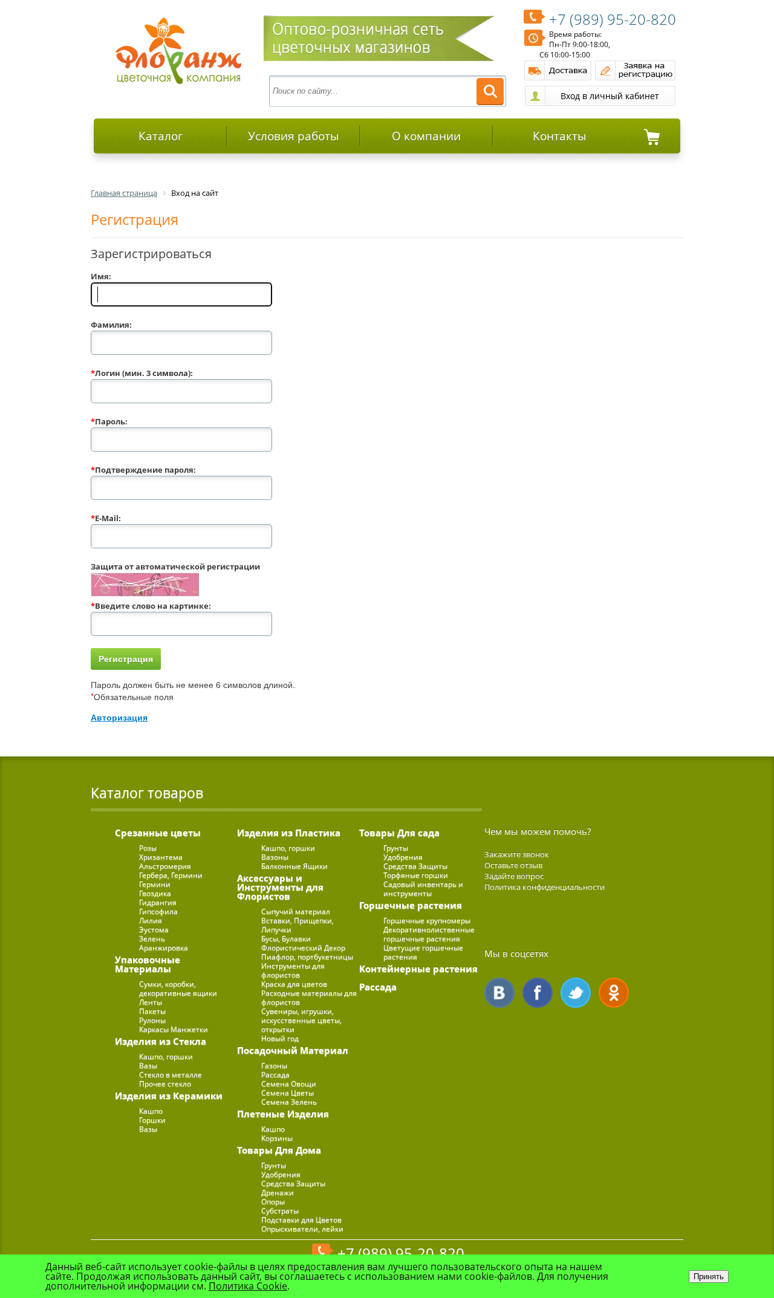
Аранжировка (163, 947)
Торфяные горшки (415, 875)
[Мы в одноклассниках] (614, 993)
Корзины (277, 1138)
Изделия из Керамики (169, 1095)
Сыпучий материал (295, 911)
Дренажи (277, 1192)
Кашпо (151, 1110)
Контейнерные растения (418, 968)
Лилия (150, 920)
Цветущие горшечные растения (423, 952)
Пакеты (152, 1011)
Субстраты (280, 1210)
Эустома (154, 929)
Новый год (280, 1038)
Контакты (560, 136)
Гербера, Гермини (171, 875)
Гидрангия (158, 902)
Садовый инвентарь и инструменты (423, 889)
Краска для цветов (294, 983)
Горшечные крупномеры (426, 920)
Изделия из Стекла (160, 1041)
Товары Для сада (399, 832)
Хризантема (161, 857)
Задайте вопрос (514, 876)
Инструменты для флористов (293, 970)
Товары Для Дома (279, 1150)
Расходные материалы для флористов (309, 997)
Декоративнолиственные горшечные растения (429, 934)
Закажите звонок (516, 854)
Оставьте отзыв (513, 865)
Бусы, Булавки (286, 938)
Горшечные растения (410, 905)
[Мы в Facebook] (537, 993)
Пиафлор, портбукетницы (307, 956)
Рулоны (152, 1020)
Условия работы (293, 136)
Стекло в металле (170, 1074)
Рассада (275, 1074)
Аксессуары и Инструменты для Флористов (280, 887)
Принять (709, 1276)
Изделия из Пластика (288, 832)
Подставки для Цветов (301, 1219)
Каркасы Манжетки (173, 1029)
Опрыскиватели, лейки (302, 1228)
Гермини (155, 884)
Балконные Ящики (294, 866)
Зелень (152, 938)
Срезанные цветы (158, 832)
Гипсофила (158, 911)
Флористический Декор (303, 947)
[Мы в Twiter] (576, 993)
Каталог (160, 136)
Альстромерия (165, 866)
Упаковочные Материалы (147, 964)
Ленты (150, 1002)
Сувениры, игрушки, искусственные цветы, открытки (301, 1020)
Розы (148, 847)
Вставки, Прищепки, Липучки (297, 925)
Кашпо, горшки (166, 1056)
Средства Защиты (293, 1183)
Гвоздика (155, 893)
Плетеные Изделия (283, 1114)
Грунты (273, 1165)
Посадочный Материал (292, 1050)
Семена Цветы (287, 1092)
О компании (426, 136)
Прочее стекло (165, 1083)
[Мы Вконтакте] (499, 993)
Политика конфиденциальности (544, 886)
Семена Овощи (288, 1083)
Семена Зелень (289, 1101)
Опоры (273, 1201)
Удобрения (281, 1174)
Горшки (152, 1119)
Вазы (148, 1065)
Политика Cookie (248, 1286)
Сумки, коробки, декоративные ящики (178, 988)
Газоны (274, 1065)
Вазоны (274, 857)
